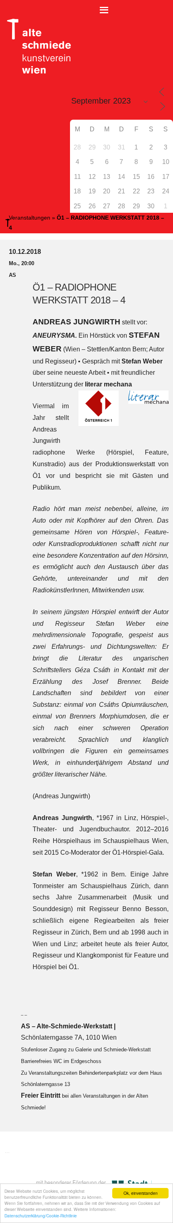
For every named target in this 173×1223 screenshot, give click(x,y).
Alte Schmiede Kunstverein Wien (36, 46)
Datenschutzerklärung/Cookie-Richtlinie (40, 1216)
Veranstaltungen (29, 217)
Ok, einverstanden (141, 1193)
